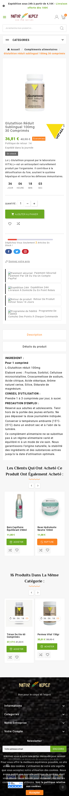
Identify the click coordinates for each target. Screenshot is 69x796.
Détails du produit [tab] (35, 346)
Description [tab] (34, 334)
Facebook (8, 251)
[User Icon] (57, 17)
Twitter (17, 251)
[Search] (61, 28)
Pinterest (25, 251)
